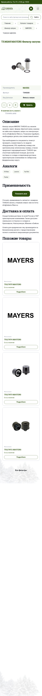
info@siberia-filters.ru (15, 134)
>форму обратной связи (23, 129)
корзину (36, 129)
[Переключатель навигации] (38, 9)
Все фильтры (21, 470)
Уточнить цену (10, 113)
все (21, 194)
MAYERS (26, 88)
